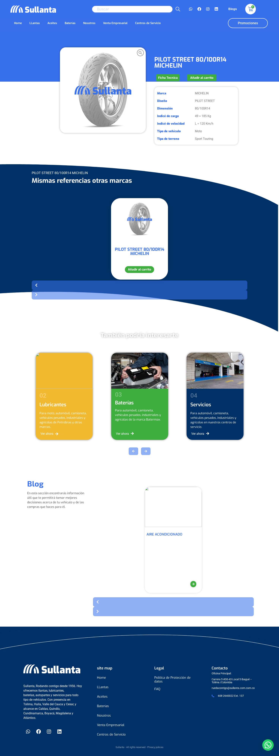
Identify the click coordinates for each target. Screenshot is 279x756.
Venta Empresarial (115, 23)
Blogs (232, 9)
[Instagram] (208, 9)
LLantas (34, 23)
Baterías (70, 23)
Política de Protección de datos (172, 679)
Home (18, 23)
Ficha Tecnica (168, 78)
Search (178, 9)
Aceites (52, 23)
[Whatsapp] (191, 9)
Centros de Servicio (148, 23)
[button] (139, 285)
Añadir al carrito (201, 78)
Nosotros (89, 23)
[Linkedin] (216, 9)
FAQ (157, 689)
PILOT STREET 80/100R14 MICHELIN (139, 251)
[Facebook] (199, 9)
